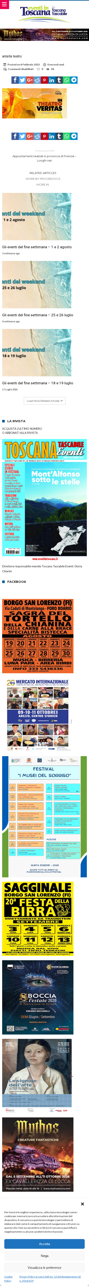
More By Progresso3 (43, 178)
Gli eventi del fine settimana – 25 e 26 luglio (37, 315)
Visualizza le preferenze (44, 1267)
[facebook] (15, 80)
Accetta (44, 1244)
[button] (82, 1204)
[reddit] (37, 80)
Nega (44, 1256)
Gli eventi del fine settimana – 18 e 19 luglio (37, 383)
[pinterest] (44, 80)
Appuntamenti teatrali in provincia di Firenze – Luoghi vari (44, 155)
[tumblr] (59, 80)
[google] (29, 80)
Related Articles (43, 173)
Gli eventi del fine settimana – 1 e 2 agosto (37, 247)
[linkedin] (52, 80)
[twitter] (22, 80)
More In (43, 184)
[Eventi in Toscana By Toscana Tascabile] (44, 5)
